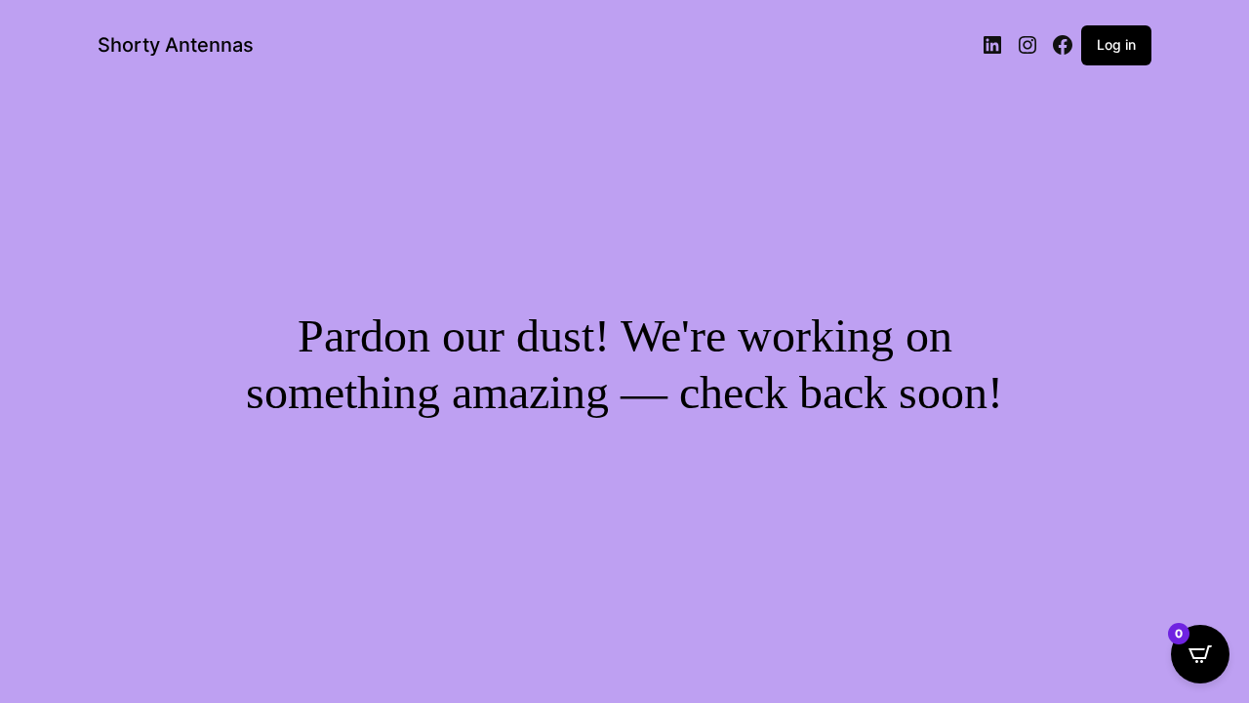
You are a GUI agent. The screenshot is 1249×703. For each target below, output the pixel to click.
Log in (1116, 44)
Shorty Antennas (176, 45)
